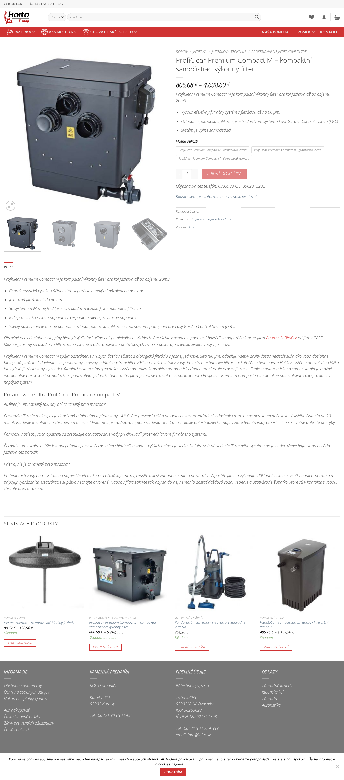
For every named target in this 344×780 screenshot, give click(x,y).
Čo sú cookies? (16, 729)
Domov (182, 51)
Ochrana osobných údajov (26, 692)
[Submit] (256, 17)
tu (186, 764)
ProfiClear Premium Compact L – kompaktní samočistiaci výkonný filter (122, 624)
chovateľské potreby (111, 32)
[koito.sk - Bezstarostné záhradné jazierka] (22, 17)
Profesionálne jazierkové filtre (278, 51)
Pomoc (304, 32)
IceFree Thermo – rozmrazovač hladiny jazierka (39, 623)
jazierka (22, 32)
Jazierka (200, 51)
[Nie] (337, 768)
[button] (324, 17)
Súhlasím (173, 772)
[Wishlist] (311, 17)
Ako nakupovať (16, 710)
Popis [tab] (8, 267)
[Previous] (13, 129)
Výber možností (20, 643)
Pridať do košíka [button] (192, 647)
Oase (190, 227)
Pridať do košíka (224, 174)
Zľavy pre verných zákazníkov (29, 723)
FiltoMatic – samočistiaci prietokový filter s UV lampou (294, 624)
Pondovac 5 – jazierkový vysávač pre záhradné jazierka (210, 624)
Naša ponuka (275, 32)
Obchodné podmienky (23, 685)
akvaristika (61, 32)
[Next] (158, 129)
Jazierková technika (229, 51)
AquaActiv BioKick (281, 338)
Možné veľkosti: (187, 141)
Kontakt (328, 32)
